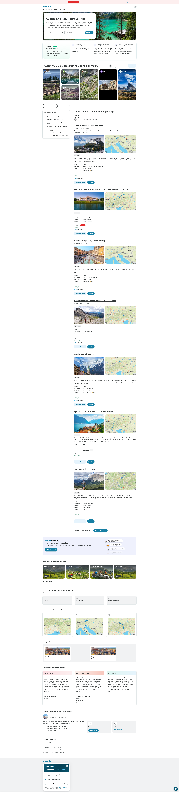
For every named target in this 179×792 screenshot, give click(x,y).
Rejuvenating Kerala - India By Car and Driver (54, 752)
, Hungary (101, 166)
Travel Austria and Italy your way (55, 119)
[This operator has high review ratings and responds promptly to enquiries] (92, 170)
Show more (46, 691)
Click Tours (85, 221)
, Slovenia (90, 217)
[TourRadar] (47, 6)
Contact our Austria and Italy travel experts (57, 135)
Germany (85, 331)
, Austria (97, 166)
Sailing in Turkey (47, 744)
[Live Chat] (176, 789)
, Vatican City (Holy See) (90, 166)
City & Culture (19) (70, 584)
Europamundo (86, 170)
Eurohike (85, 509)
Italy (84, 166)
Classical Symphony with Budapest (80, 57)
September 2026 (80, 696)
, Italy (87, 217)
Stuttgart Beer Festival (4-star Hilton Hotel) (53, 747)
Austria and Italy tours (64, 9)
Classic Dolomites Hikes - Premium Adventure (123, 57)
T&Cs (60, 787)
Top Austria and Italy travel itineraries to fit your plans (57, 127)
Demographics (50, 130)
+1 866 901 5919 (132, 1)
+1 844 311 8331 (118, 729)
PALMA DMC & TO (87, 392)
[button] (105, 178)
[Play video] (51, 85)
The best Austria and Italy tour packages (56, 117)
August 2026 (47, 696)
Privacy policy (64, 787)
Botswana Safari (47, 742)
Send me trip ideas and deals (55, 779)
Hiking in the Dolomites (99, 57)
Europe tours (47, 9)
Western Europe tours (55, 9)
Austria (84, 217)
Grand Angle (85, 334)
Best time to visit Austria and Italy (55, 132)
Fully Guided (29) (47, 584)
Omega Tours (86, 450)
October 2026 (79, 700)
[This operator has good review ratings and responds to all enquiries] (90, 221)
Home (44, 9)
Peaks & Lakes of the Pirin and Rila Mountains (54, 749)
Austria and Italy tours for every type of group (56, 122)
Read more (96, 54)
